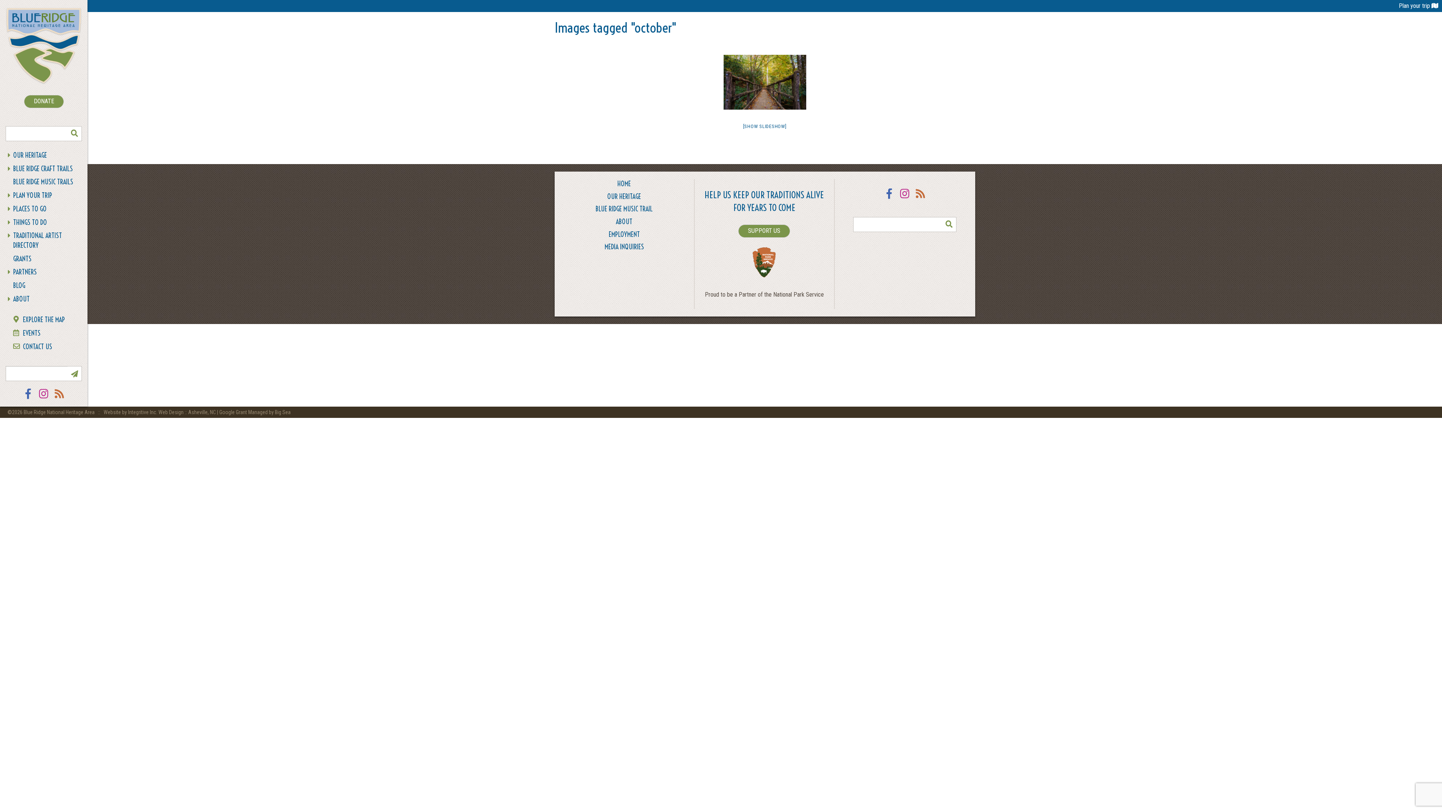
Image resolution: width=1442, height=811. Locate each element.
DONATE (44, 101)
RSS (60, 398)
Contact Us (37, 346)
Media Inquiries (624, 247)
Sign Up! (74, 373)
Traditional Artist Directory (37, 240)
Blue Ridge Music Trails (43, 182)
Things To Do (30, 222)
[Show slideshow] (765, 126)
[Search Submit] (74, 134)
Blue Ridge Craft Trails (43, 168)
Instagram (44, 398)
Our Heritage (30, 155)
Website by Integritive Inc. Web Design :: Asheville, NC (160, 412)
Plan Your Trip (32, 195)
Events (32, 333)
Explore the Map (44, 319)
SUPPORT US (764, 230)
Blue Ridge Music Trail (624, 209)
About (21, 299)
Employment (624, 234)
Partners (25, 272)
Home (624, 183)
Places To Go (30, 209)
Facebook (28, 398)
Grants (22, 259)
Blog (19, 285)
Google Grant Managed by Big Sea (255, 412)
